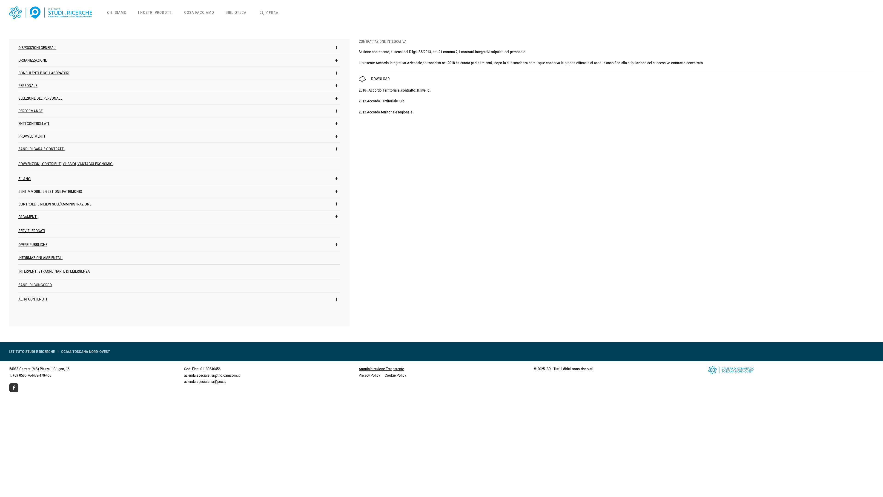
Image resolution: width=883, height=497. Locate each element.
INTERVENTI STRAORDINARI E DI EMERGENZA (54, 271)
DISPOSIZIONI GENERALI (37, 47)
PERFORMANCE (30, 111)
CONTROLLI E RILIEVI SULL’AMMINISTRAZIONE (54, 204)
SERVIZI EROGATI (31, 230)
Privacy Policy (369, 375)
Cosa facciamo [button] (199, 12)
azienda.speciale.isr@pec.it (205, 381)
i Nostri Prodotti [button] (155, 12)
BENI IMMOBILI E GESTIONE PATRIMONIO (50, 191)
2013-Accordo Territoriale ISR (381, 101)
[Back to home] (55, 12)
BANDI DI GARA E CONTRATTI (41, 149)
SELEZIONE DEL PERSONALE (40, 98)
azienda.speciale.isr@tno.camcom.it (212, 375)
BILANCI (24, 178)
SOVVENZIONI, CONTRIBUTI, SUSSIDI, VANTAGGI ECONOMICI (65, 164)
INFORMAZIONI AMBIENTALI (40, 257)
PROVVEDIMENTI (31, 136)
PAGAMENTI (27, 216)
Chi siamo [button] (116, 12)
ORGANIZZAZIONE (32, 60)
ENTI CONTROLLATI (33, 123)
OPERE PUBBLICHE (32, 244)
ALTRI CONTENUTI (32, 299)
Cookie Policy (395, 375)
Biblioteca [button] (236, 12)
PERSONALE (27, 85)
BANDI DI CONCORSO (35, 285)
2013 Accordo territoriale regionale (385, 112)
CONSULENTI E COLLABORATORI (43, 73)
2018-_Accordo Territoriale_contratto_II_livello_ (395, 90)
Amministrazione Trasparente (381, 369)
